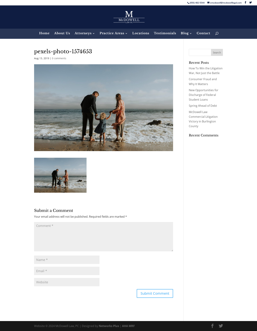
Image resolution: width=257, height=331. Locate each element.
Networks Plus (109, 326)
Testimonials (165, 33)
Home (44, 33)
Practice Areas (112, 33)
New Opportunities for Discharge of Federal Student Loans (203, 94)
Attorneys (83, 33)
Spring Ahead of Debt (203, 106)
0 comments (59, 58)
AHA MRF (128, 326)
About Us (62, 33)
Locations (140, 33)
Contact (203, 33)
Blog (185, 33)
